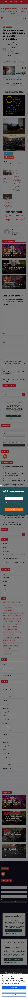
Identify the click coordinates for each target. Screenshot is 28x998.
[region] (14, 986)
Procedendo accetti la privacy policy (14, 504)
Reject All (14, 994)
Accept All (14, 987)
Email (6, 495)
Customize (14, 991)
